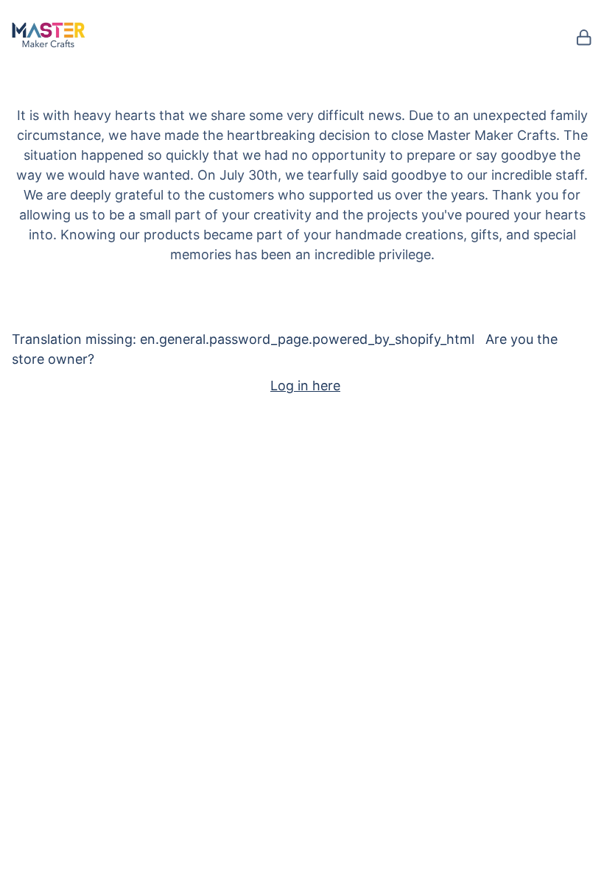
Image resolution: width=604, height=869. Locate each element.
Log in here (305, 385)
